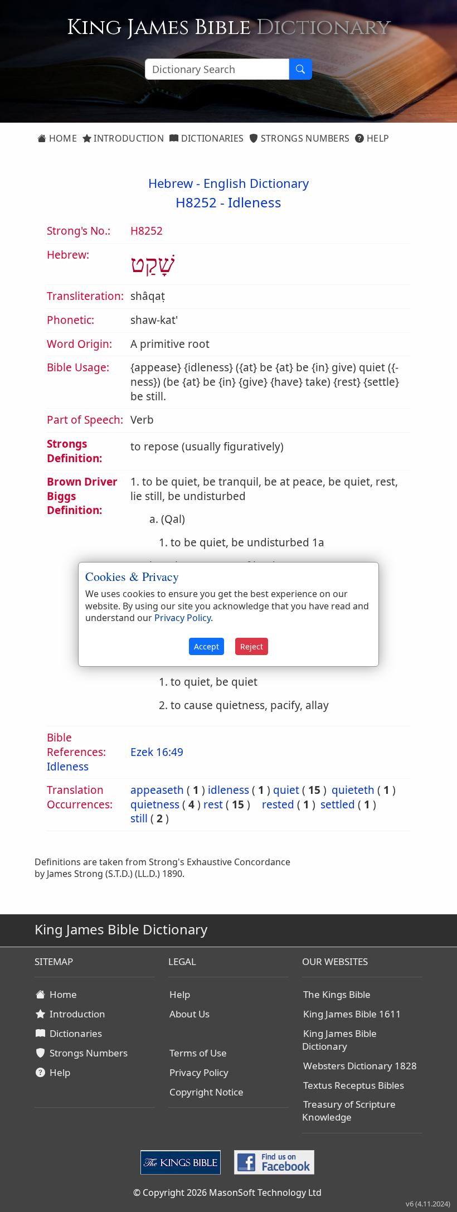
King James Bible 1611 (352, 1013)
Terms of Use (198, 1052)
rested (278, 804)
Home (61, 138)
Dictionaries (211, 138)
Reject (251, 646)
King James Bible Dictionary (339, 1040)
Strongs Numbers (304, 138)
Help (377, 138)
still (139, 818)
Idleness (254, 202)
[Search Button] (300, 69)
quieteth (353, 790)
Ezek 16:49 (156, 752)
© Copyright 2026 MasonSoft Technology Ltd (227, 1192)
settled (337, 804)
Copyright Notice (206, 1091)
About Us (189, 1013)
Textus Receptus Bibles (353, 1085)
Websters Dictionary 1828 (360, 1065)
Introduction (127, 138)
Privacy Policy (199, 1072)
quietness (154, 804)
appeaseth (157, 790)
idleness (228, 790)
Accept (206, 646)
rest (213, 804)
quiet (286, 790)
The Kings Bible (337, 994)
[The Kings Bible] (182, 1161)
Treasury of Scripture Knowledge (349, 1110)
